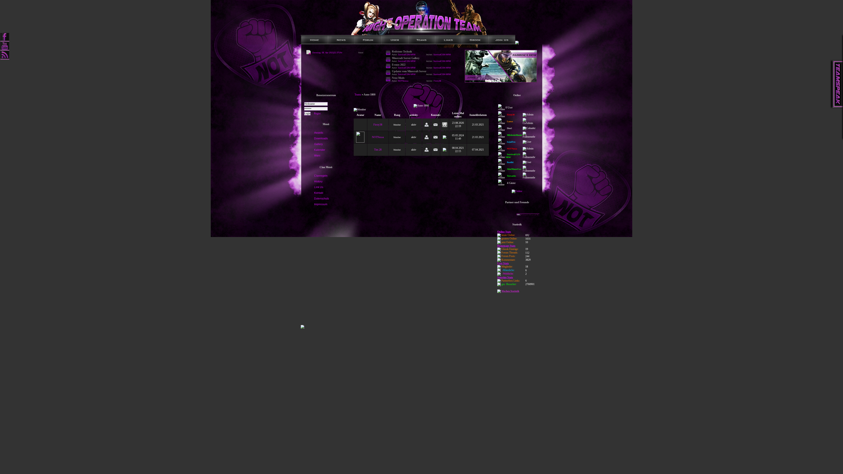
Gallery (318, 144)
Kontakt (318, 192)
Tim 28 (378, 149)
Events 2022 (398, 64)
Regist (317, 113)
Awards (318, 132)
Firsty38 (437, 81)
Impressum (320, 204)
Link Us (318, 187)
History (318, 181)
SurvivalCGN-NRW (442, 55)
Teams (358, 94)
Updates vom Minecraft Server (409, 71)
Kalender (319, 149)
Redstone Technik (402, 51)
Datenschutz (321, 198)
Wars (317, 155)
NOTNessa (378, 137)
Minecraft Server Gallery (406, 58)
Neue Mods (398, 77)
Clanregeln (321, 175)
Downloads (321, 138)
